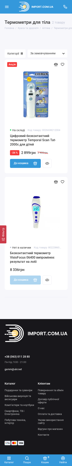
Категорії (13, 53)
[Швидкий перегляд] (47, 163)
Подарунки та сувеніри (18, 390)
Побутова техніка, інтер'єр (15, 421)
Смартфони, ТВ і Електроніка (14, 412)
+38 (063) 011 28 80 (17, 356)
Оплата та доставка (50, 413)
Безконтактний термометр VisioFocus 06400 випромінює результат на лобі (32, 257)
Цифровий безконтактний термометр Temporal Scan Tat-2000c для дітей (33, 140)
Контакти (43, 434)
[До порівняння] (56, 64)
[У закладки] (62, 64)
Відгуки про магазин (50, 428)
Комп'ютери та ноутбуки (19, 405)
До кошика (21, 163)
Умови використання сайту (51, 421)
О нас (41, 408)
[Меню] (7, 7)
